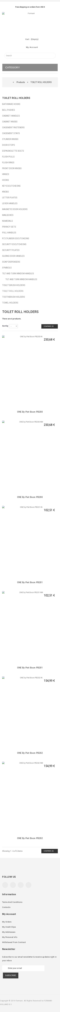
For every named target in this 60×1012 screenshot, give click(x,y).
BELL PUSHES (8, 110)
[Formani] (30, 21)
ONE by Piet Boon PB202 (30, 753)
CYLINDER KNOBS (10, 139)
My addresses (8, 932)
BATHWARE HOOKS (11, 104)
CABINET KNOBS (9, 121)
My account (9, 914)
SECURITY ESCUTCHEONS (14, 244)
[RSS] (21, 885)
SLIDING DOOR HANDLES (13, 256)
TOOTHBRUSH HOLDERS (13, 297)
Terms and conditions (12, 902)
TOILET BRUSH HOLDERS (13, 285)
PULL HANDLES (9, 232)
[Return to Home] (9, 82)
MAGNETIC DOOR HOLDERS (15, 209)
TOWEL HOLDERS (10, 303)
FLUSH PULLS (8, 157)
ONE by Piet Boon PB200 (30, 411)
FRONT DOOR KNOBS (12, 168)
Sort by (5, 326)
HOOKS (5, 180)
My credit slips (9, 927)
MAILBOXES (7, 215)
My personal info (9, 937)
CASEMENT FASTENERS (13, 127)
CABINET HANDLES (11, 116)
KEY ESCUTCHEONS (11, 186)
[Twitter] (13, 885)
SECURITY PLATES (11, 250)
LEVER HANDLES (9, 203)
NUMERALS (7, 221)
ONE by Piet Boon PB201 (30, 582)
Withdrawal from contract (14, 942)
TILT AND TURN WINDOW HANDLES (18, 273)
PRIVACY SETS (9, 227)
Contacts (6, 907)
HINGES (5, 174)
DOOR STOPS (8, 145)
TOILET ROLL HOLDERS (12, 291)
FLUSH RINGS (8, 162)
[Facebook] (5, 885)
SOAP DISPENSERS (11, 262)
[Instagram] (28, 885)
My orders (7, 922)
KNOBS (5, 192)
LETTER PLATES (9, 197)
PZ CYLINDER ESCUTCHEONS (15, 238)
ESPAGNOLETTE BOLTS (13, 151)
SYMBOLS (7, 268)
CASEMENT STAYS (11, 133)
